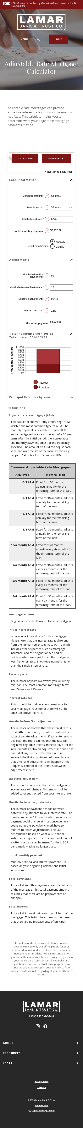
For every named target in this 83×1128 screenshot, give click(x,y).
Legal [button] (8, 1063)
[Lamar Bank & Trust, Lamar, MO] (41, 22)
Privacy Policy (41, 1081)
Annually (60, 242)
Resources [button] (12, 1053)
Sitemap (41, 1087)
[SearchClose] (38, 39)
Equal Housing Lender (43, 1110)
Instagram (38, 1026)
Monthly (60, 247)
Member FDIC (41, 1105)
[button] (41, 180)
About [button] (8, 1043)
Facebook (45, 1026)
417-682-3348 (46, 1016)
